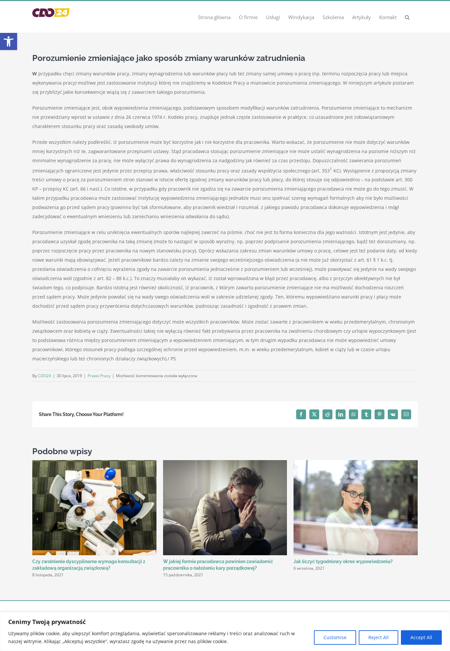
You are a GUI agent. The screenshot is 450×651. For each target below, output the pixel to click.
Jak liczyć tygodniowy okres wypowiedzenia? (343, 561)
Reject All (378, 637)
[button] (8, 41)
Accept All (421, 637)
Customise (335, 637)
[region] (225, 631)
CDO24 (44, 375)
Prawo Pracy (99, 375)
